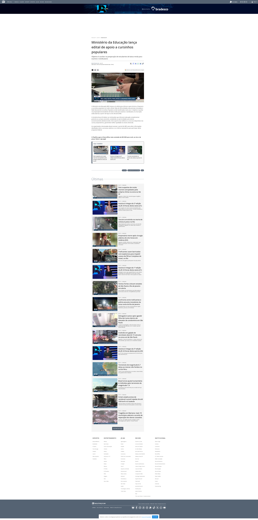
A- (98, 70)
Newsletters (157, 451)
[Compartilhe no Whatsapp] (138, 63)
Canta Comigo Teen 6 (140, 466)
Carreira (156, 444)
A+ (95, 70)
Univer (156, 481)
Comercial (157, 446)
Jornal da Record (139, 486)
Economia (123, 459)
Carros (122, 449)
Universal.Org (158, 486)
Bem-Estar (106, 444)
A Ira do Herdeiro (139, 444)
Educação (123, 461)
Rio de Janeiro (124, 481)
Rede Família (158, 476)
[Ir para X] (243, 2)
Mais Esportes (96, 456)
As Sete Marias (138, 449)
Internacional (123, 471)
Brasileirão (95, 444)
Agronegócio (123, 441)
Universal (157, 483)
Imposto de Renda (125, 468)
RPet (105, 473)
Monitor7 (123, 476)
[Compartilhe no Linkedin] (135, 63)
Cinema (105, 449)
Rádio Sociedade (158, 459)
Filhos (105, 459)
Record (42, 2)
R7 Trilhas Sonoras (159, 456)
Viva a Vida (106, 481)
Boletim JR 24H (104, 37)
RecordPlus (157, 454)
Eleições (22, 2)
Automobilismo (96, 441)
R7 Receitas (106, 471)
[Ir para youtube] (164, 507)
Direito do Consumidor (126, 456)
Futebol (94, 451)
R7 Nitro (105, 468)
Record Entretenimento (160, 463)
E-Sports (94, 446)
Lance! (94, 454)
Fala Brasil (137, 481)
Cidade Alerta (138, 471)
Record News (48, 2)
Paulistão (95, 459)
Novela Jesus (138, 488)
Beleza (105, 441)
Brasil (122, 444)
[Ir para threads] (147, 507)
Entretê (27, 2)
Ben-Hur (137, 459)
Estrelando (106, 454)
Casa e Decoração (108, 446)
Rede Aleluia (157, 473)
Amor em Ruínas (139, 446)
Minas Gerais (123, 473)
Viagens (105, 476)
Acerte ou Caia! (138, 441)
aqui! (104, 139)
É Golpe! (122, 463)
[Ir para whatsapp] (161, 507)
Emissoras (157, 449)
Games (105, 461)
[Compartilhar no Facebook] (133, 63)
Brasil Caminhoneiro (139, 463)
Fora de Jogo (95, 449)
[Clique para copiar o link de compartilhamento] (143, 63)
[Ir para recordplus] (150, 507)
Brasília (17, 2)
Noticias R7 (94, 37)
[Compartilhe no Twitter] (131, 63)
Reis (136, 493)
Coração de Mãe (139, 473)
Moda (105, 463)
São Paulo (123, 483)
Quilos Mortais (138, 491)
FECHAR (155, 517)
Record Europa (158, 466)
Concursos (123, 454)
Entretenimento (110, 438)
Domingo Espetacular (140, 476)
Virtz (105, 478)
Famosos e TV (107, 456)
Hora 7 (122, 466)
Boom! (136, 461)
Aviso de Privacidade (146, 517)
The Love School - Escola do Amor (142, 496)
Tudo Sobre (123, 491)
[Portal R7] (3, 1)
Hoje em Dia (138, 483)
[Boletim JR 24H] (129, 9)
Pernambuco (123, 478)
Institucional (160, 438)
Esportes (32, 2)
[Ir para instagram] (244, 2)
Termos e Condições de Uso (116, 507)
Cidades (122, 451)
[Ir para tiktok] (154, 507)
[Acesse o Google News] (140, 64)
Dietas (105, 451)
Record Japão (158, 468)
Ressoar (157, 478)
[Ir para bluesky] (133, 507)
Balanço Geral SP (139, 456)
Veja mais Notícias (117, 428)
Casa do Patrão (138, 468)
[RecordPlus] (233, 1)
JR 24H (37, 2)
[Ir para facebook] (241, 2)
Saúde (122, 486)
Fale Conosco (100, 507)
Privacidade (106, 507)
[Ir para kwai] (143, 507)
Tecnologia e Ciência (125, 488)
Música (105, 466)
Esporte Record (138, 478)
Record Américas (158, 461)
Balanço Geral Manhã (140, 454)
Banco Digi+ (157, 441)
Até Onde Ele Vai (139, 451)
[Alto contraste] (93, 70)
